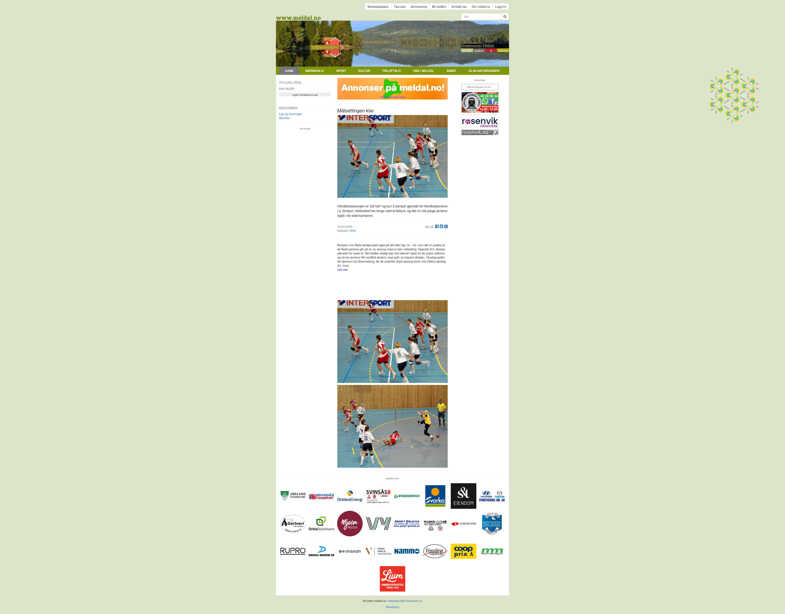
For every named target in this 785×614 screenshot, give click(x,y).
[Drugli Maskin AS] (322, 551)
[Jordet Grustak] (407, 523)
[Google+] (445, 227)
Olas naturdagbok (484, 71)
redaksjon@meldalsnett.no (405, 601)
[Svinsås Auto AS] (378, 495)
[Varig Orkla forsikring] (378, 551)
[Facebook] (436, 227)
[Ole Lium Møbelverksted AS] (392, 578)
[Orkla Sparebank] (322, 523)
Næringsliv (314, 71)
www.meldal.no (298, 17)
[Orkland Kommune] (293, 495)
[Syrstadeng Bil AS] (492, 495)
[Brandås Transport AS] (322, 495)
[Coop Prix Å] (464, 551)
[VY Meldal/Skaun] (378, 523)
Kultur (364, 71)
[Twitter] (441, 227)
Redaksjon (392, 607)
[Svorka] (435, 495)
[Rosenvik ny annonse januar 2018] (480, 125)
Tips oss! (400, 6)
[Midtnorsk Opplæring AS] (492, 523)
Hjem (289, 71)
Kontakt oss (459, 6)
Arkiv (353, 230)
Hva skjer (286, 89)
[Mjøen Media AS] (350, 523)
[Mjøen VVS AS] (435, 523)
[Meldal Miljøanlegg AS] (492, 551)
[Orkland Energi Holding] (350, 495)
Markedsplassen (378, 6)
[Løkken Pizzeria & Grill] (480, 102)
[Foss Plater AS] (464, 523)
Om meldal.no (481, 6)
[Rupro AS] (293, 551)
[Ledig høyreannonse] (480, 87)
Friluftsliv (391, 71)
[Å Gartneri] (293, 523)
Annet (451, 71)
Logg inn (500, 6)
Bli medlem (439, 6)
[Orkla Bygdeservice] (407, 495)
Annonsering (419, 6)
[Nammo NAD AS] (407, 551)
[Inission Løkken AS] (350, 551)
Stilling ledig (290, 82)
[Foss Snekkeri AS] (435, 551)
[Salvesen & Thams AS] (464, 495)
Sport (341, 71)
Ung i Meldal (423, 71)
